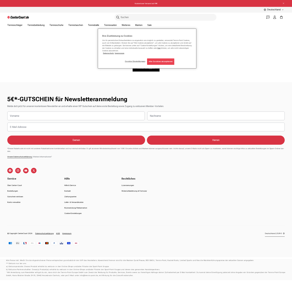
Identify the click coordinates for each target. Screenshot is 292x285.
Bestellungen (12, 191)
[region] (147, 48)
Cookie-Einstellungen (73, 213)
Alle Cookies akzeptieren (161, 61)
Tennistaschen (75, 25)
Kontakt (67, 191)
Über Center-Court (14, 185)
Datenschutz (108, 53)
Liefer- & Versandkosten (73, 202)
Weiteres (126, 25)
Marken (139, 25)
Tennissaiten (110, 25)
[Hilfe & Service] (268, 17)
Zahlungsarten (70, 197)
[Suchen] (118, 17)
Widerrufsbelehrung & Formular (134, 191)
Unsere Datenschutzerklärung (19, 157)
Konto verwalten (14, 202)
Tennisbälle (93, 25)
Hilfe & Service (70, 185)
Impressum (66, 233)
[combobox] (165, 17)
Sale (149, 25)
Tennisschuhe (56, 25)
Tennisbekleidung (36, 25)
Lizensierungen (128, 185)
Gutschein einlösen (15, 197)
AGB (58, 233)
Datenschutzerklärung (44, 233)
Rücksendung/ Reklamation (75, 208)
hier (159, 48)
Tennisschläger (15, 25)
